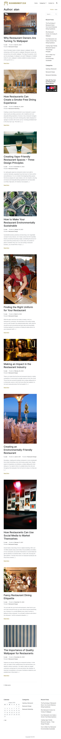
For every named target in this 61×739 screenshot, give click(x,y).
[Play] (47, 90)
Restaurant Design (13, 46)
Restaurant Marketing (14, 108)
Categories (42, 3)
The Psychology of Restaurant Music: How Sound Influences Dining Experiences (51, 26)
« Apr (5, 720)
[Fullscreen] (56, 90)
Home (35, 3)
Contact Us (51, 3)
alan (6, 44)
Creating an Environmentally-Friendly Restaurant (18, 449)
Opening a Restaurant (51, 68)
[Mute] (55, 90)
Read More (6, 63)
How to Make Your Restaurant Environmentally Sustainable (19, 222)
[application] (51, 88)
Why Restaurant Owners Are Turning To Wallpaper (51, 33)
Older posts (8, 685)
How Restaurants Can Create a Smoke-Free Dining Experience (20, 99)
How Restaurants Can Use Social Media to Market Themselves (19, 535)
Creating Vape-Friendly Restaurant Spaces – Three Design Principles (19, 159)
